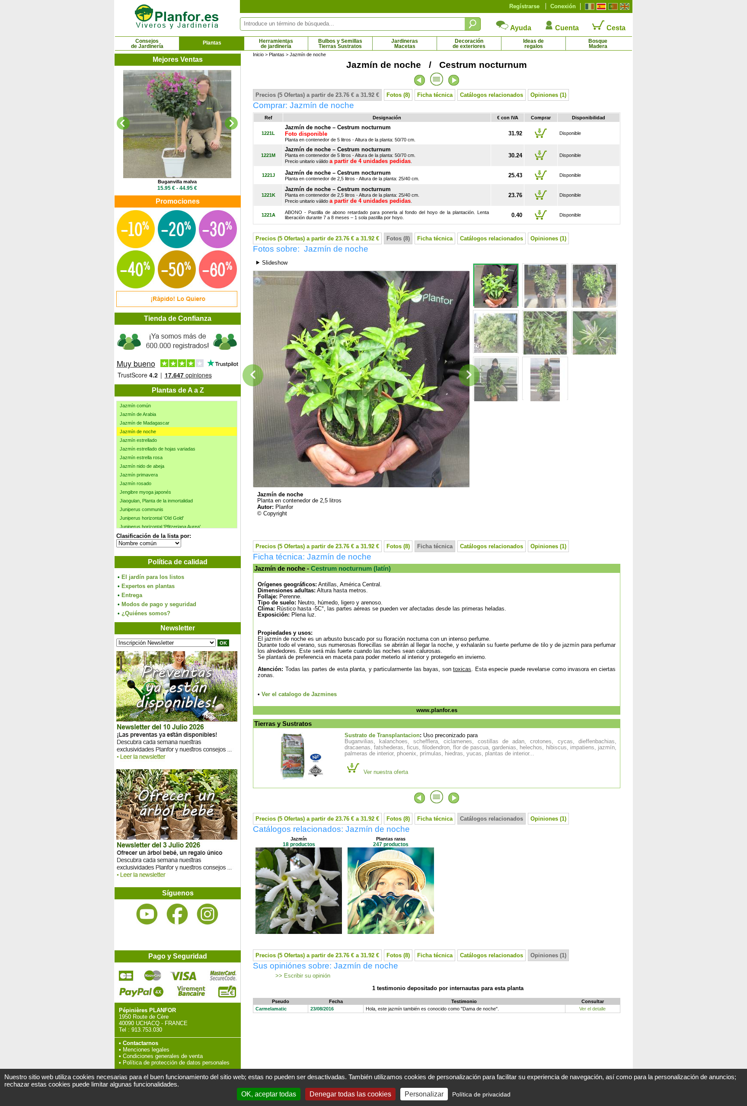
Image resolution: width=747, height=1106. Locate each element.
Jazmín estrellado (138, 440)
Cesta (615, 28)
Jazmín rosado (135, 483)
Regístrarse (524, 6)
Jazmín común (135, 405)
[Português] (612, 6)
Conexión (563, 6)
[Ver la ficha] (177, 124)
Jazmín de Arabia (138, 414)
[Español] (600, 6)
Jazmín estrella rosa (141, 457)
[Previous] (123, 123)
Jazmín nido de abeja (142, 466)
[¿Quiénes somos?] (177, 354)
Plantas (212, 43)
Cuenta (566, 28)
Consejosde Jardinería (147, 43)
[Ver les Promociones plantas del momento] (176, 305)
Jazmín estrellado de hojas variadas (157, 448)
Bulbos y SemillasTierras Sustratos (340, 43)
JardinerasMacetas (404, 43)
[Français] (588, 6)
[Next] (231, 123)
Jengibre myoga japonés (145, 492)
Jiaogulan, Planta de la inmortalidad (156, 500)
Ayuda (520, 28)
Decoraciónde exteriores (469, 43)
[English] (623, 6)
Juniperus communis (141, 509)
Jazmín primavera (139, 474)
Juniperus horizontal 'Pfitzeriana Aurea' (160, 526)
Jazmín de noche (138, 431)
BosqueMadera (597, 43)
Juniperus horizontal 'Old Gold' (152, 518)
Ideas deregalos (533, 43)
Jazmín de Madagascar (144, 422)
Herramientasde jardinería (276, 43)
